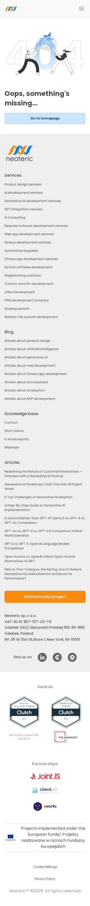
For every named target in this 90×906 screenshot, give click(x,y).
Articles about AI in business (26, 382)
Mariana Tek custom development (31, 317)
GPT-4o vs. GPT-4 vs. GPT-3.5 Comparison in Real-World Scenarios (44, 533)
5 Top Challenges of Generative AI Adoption (38, 497)
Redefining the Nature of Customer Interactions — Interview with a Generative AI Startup (43, 473)
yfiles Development (19, 292)
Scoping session (17, 308)
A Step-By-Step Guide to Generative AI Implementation (34, 507)
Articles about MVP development (29, 399)
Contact (11, 422)
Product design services (22, 184)
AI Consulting (14, 217)
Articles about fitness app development (35, 374)
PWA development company (26, 300)
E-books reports (16, 439)
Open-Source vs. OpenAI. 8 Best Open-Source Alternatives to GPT (39, 558)
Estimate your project (45, 597)
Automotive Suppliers (21, 250)
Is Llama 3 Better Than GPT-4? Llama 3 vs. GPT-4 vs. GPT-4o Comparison (44, 520)
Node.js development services (27, 242)
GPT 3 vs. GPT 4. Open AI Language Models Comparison (37, 546)
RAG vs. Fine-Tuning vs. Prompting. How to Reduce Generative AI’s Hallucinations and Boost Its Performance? (43, 573)
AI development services (23, 192)
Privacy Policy (45, 879)
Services (13, 175)
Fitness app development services (31, 259)
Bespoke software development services (36, 226)
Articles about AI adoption (24, 390)
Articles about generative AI (26, 357)
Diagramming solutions (22, 275)
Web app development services (29, 234)
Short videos (14, 431)
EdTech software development (28, 267)
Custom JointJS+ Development (29, 284)
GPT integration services (23, 209)
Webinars (11, 447)
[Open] (82, 9)
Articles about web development (30, 365)
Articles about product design (27, 341)
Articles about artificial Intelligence (31, 349)
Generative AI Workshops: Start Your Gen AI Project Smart (43, 486)
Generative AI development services (32, 201)
